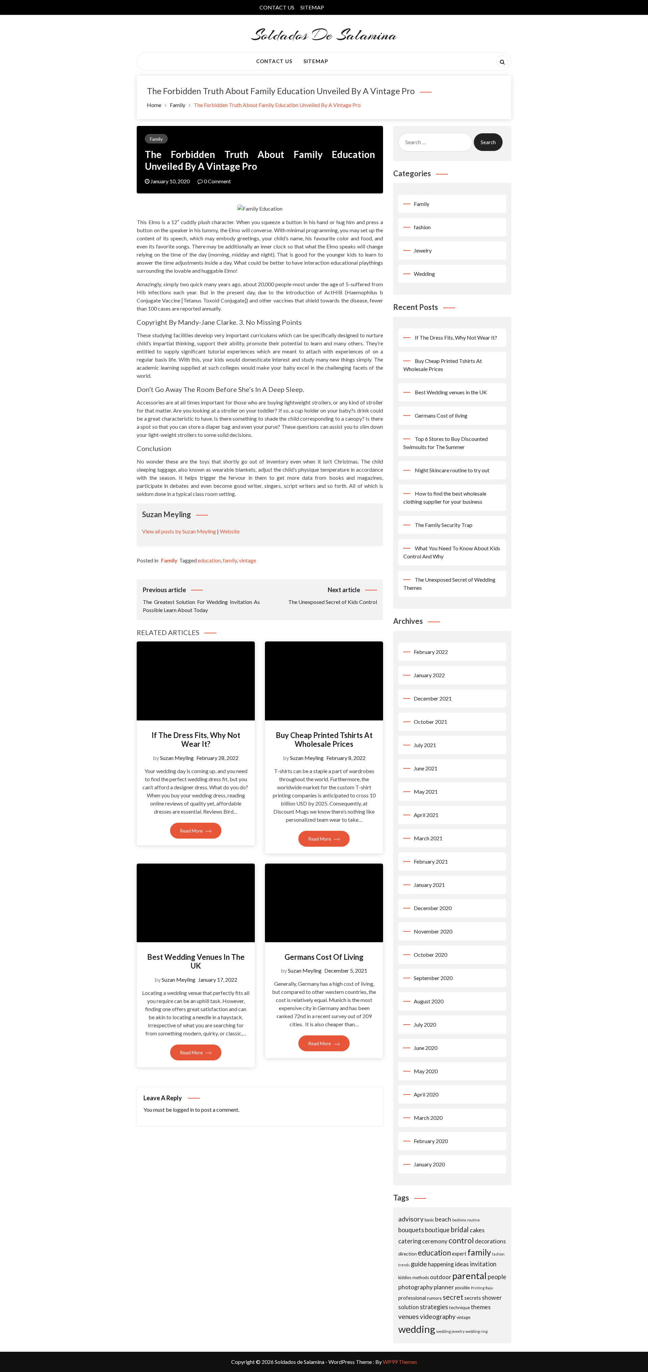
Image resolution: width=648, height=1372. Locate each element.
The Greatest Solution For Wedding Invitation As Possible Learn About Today (201, 599)
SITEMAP (312, 7)
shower (492, 1297)
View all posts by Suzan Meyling (179, 531)
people (497, 1277)
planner (444, 1287)
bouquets (411, 1230)
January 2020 (429, 1164)
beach (443, 1219)
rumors (434, 1298)
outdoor (440, 1277)
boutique (437, 1230)
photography (415, 1287)
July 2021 (425, 745)
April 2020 (426, 1094)
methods (420, 1277)
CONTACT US (277, 7)
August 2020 (428, 1001)
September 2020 (433, 978)
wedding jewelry (450, 1331)
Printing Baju (482, 1288)
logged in (183, 1109)
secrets (472, 1298)
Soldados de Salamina (324, 35)
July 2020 (425, 1024)
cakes (477, 1230)
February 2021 (431, 861)
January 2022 (429, 675)
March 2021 (428, 838)
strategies (434, 1307)
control (461, 1240)
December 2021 (433, 698)
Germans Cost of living (324, 956)
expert (459, 1253)
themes (481, 1307)
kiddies (404, 1277)
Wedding (424, 273)
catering (409, 1241)
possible (462, 1287)
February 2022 (431, 652)
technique (459, 1307)
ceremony (435, 1241)
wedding (416, 1329)
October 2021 (430, 721)
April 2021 (426, 815)
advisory (411, 1219)
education (209, 560)
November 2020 (433, 931)
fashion (422, 227)
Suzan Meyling (177, 758)
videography (438, 1316)
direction (407, 1254)
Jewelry (423, 250)
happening (441, 1264)
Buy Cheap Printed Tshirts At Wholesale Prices (324, 739)
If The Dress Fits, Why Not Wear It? (196, 739)
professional (412, 1298)
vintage (247, 560)
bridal (460, 1229)
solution (408, 1307)
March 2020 (428, 1117)
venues (408, 1316)
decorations (490, 1241)
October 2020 (430, 954)
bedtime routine (466, 1220)
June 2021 (425, 768)
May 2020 (426, 1071)
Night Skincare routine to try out (452, 470)
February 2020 (431, 1141)
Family (156, 139)
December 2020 (433, 908)
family (230, 560)
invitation (483, 1264)
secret (453, 1297)
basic (429, 1219)
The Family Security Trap (444, 525)
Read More (192, 831)
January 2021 (429, 884)
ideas (462, 1264)
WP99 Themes (400, 1361)
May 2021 (426, 791)
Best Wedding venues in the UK (196, 961)
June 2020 (425, 1048)
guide (419, 1264)
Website (230, 531)
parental (469, 1275)
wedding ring (476, 1331)
